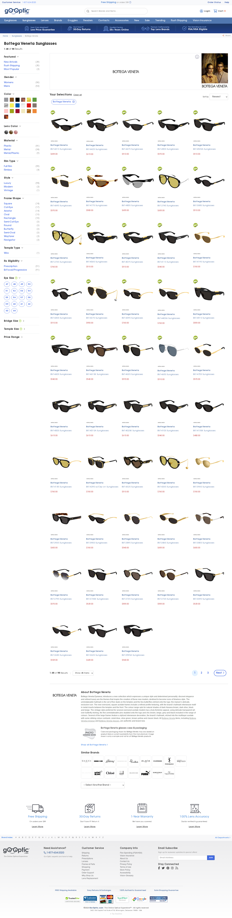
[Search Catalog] (88, 11)
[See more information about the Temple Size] (21, 329)
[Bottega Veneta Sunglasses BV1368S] (67, 630)
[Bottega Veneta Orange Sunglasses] (34, 111)
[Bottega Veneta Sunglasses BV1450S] (174, 124)
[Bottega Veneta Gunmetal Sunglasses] (34, 105)
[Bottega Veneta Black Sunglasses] (17, 100)
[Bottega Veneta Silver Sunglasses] (6, 105)
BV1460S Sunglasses (61, 374)
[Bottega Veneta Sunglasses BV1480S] (138, 180)
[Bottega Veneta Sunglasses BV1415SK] (209, 406)
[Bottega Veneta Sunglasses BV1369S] (209, 574)
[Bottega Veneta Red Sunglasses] (29, 105)
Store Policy (125, 869)
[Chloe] (110, 773)
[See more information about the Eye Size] (16, 278)
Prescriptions (87, 858)
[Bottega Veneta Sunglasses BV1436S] (174, 462)
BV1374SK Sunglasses (97, 599)
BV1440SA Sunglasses (169, 318)
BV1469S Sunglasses (61, 206)
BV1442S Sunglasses (96, 149)
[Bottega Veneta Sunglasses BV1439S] (138, 293)
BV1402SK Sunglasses (133, 431)
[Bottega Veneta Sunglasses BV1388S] (209, 180)
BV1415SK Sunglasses (204, 431)
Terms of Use (125, 866)
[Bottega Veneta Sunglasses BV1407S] (138, 237)
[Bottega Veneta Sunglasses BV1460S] (67, 349)
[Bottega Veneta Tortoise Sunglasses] (6, 117)
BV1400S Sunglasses (61, 431)
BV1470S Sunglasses (203, 374)
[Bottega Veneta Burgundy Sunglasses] (17, 111)
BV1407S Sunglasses (132, 262)
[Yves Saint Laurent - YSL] (169, 761)
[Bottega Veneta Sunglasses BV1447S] (138, 124)
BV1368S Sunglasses (61, 655)
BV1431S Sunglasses (61, 149)
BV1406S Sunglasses (96, 262)
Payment (85, 869)
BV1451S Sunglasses (203, 318)
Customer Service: (11, 2)
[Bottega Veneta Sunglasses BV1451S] (209, 293)
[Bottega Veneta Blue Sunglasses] (17, 105)
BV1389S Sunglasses (132, 543)
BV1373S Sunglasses (132, 599)
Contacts (103, 21)
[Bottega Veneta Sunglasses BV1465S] (174, 349)
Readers (88, 21)
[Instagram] (172, 868)
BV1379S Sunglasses (61, 599)
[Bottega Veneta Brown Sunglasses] (12, 100)
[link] (90, 899)
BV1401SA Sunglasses (97, 431)
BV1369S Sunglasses (203, 599)
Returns (85, 855)
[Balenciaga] (133, 773)
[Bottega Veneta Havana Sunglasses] (23, 100)
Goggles (72, 21)
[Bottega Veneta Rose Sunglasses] (15, 132)
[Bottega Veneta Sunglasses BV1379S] (67, 574)
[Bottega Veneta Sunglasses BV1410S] (174, 406)
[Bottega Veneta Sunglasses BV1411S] (174, 237)
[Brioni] (110, 761)
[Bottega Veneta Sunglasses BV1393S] (67, 518)
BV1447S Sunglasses (132, 149)
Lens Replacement (90, 878)
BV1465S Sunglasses (168, 374)
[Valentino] (169, 773)
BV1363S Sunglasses (96, 655)
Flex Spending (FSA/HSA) (131, 852)
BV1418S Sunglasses (61, 487)
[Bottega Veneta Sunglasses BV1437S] (102, 293)
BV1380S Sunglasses (203, 543)
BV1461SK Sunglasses (97, 374)
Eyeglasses (10, 21)
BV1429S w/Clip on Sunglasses (102, 487)
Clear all (77, 95)
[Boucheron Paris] (157, 773)
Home (5, 35)
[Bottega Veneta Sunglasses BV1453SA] (209, 124)
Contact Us (124, 861)
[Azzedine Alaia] (145, 761)
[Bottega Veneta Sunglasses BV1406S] (102, 237)
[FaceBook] (159, 868)
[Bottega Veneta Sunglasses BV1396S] (209, 462)
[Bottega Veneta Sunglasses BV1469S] (67, 180)
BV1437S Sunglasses (96, 318)
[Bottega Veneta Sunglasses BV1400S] (67, 406)
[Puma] (145, 773)
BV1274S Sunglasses (168, 206)
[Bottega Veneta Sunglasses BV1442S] (102, 124)
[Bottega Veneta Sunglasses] (20, 852)
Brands (58, 21)
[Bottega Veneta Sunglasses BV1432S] (138, 462)
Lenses (45, 21)
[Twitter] (163, 868)
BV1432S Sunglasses (132, 487)
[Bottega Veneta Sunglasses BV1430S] (67, 293)
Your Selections (61, 94)
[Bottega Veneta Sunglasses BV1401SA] (102, 406)
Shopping (86, 866)
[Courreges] (157, 761)
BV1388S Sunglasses (203, 205)
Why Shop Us (87, 875)
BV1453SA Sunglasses (204, 149)
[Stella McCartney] (86, 773)
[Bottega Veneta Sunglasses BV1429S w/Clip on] (102, 462)
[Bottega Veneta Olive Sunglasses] (12, 111)
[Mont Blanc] (98, 773)
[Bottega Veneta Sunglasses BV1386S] (174, 518)
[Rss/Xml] (176, 868)
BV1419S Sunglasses (203, 262)
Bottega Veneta (31, 35)
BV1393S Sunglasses (61, 543)
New (136, 21)
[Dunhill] (122, 773)
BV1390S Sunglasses (96, 543)
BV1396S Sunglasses (203, 487)
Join (211, 858)
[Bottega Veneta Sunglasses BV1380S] (209, 518)
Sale (147, 21)
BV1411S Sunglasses (168, 262)
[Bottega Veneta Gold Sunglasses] (29, 100)
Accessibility (125, 872)
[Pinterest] (168, 868)
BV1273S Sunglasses (61, 262)
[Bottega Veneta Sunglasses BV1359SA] (138, 630)
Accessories (122, 21)
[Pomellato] (133, 761)
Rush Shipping (179, 21)
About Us (124, 858)
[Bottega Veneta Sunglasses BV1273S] (67, 237)
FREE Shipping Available (65, 890)
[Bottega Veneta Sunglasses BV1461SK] (102, 349)
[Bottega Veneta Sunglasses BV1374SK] (102, 574)
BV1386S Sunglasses (168, 543)
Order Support (88, 872)
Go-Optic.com (96, 908)
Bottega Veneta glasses (109, 721)
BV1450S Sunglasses (168, 149)
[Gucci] (86, 761)
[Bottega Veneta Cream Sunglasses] (23, 111)
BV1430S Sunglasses (61, 318)
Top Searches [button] (117, 914)
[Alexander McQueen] (181, 761)
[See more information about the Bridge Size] (20, 321)
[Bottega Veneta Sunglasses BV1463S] (138, 349)
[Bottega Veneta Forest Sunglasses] (34, 100)
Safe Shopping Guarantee (166, 890)
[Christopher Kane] (122, 761)
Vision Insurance (127, 855)
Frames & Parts (88, 864)
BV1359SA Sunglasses (133, 655)
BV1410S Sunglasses (168, 431)
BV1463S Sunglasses (132, 374)
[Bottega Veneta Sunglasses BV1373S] (138, 574)
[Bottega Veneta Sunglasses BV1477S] (102, 180)
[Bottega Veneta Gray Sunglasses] (6, 100)
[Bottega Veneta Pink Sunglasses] (6, 111)
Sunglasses (28, 21)
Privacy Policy (126, 864)
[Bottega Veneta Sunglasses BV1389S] (138, 518)
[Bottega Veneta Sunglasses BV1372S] (174, 574)
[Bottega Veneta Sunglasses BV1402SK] (138, 406)
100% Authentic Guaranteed (133, 890)
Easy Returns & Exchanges (99, 890)
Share (227, 36)
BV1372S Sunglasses (168, 599)
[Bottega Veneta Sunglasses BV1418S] (67, 462)
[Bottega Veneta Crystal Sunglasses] (23, 105)
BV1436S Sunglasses (168, 487)
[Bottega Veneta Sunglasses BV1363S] (102, 630)
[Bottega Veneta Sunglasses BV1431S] (67, 124)
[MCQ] (98, 761)
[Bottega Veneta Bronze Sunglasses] (29, 111)
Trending (160, 21)
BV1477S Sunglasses (96, 205)
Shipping (85, 852)
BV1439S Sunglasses (132, 318)
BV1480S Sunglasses (132, 205)
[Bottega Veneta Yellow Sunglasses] (12, 105)
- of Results (59, 673)
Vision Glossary (126, 875)
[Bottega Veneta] (197, 57)
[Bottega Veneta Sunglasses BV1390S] (102, 518)
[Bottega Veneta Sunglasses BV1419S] (209, 237)
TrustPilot (122, 899)
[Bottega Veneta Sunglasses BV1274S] (174, 180)
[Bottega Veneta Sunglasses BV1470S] (209, 349)
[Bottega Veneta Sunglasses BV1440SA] (174, 293)
